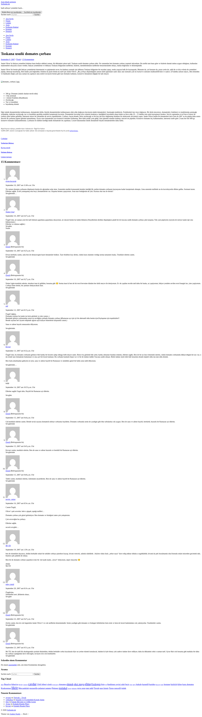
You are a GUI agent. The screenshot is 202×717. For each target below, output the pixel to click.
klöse (179, 684)
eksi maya (79, 684)
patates (48, 688)
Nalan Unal (10, 212)
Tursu (111, 688)
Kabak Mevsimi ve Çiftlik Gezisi (23, 702)
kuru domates (188, 684)
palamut (41, 688)
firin (103, 684)
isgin (131, 684)
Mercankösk (23, 688)
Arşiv (8, 25)
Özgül (18, 59)
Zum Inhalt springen (8, 2)
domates (62, 684)
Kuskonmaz (6, 688)
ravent (69, 688)
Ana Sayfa (9, 19)
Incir (127, 684)
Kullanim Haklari (12, 27)
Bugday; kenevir (23, 684)
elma (88, 684)
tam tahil (89, 688)
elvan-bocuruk (11, 181)
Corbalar (4, 139)
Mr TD (8, 546)
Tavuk (96, 688)
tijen (7, 702)
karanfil (145, 684)
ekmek (70, 684)
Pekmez (55, 688)
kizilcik (174, 684)
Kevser (8, 347)
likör (14, 688)
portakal (63, 688)
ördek (123, 688)
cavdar (32, 684)
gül (7, 306)
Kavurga (158, 684)
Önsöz (8, 21)
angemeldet (12, 665)
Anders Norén (15, 714)
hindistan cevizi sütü (116, 684)
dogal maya (55, 684)
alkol (2, 684)
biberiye (14, 684)
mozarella (33, 688)
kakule (139, 684)
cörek (49, 684)
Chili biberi (42, 684)
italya (134, 684)
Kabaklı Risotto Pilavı (21, 704)
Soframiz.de (5, 4)
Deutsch (9, 31)
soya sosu (81, 688)
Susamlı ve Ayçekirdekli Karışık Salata (30, 700)
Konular (9, 29)
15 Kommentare (28, 59)
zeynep (8, 698)
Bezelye (7, 684)
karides (152, 684)
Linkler (8, 23)
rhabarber (74, 688)
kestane (167, 684)
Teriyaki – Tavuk (20, 698)
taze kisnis (104, 688)
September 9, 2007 (8, 59)
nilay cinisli (10, 584)
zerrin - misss (10, 499)
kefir (162, 684)
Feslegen (96, 684)
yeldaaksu (9, 700)
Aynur (8, 704)
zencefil (117, 688)
